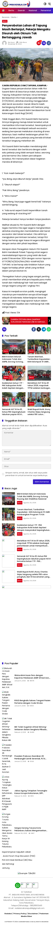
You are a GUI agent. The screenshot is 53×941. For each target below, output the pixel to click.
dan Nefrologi (8, 864)
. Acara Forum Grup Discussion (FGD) (18, 856)
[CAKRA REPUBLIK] (16, 3)
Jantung (6, 868)
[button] (45, 3)
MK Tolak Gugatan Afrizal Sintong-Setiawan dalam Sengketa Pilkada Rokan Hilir (30, 728)
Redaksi (8, 913)
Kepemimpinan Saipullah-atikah (16, 852)
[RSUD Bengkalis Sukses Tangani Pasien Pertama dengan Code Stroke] (7, 703)
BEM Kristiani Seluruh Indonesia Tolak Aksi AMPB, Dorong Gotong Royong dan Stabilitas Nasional (12, 359)
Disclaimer (33, 913)
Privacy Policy (20, 913)
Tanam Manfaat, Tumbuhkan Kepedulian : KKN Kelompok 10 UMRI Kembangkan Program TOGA (39, 359)
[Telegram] (44, 329)
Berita (5, 21)
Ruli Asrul (11, 42)
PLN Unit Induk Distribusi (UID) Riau (17, 860)
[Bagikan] (49, 43)
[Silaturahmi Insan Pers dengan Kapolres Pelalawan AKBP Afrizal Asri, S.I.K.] (7, 678)
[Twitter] (39, 329)
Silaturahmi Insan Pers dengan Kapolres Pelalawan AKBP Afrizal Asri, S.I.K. (31, 676)
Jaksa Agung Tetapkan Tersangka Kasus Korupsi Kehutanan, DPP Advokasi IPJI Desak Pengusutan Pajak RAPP (32, 792)
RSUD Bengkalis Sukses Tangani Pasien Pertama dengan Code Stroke (32, 701)
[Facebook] (34, 329)
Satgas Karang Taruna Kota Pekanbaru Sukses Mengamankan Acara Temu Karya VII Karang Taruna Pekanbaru (32, 829)
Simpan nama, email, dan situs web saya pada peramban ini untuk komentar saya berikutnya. (26, 474)
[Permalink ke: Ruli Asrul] (5, 43)
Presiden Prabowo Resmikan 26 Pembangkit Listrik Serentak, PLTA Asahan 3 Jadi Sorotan (29, 757)
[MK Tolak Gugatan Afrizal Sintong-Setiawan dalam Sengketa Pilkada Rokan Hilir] (7, 729)
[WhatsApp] (49, 329)
